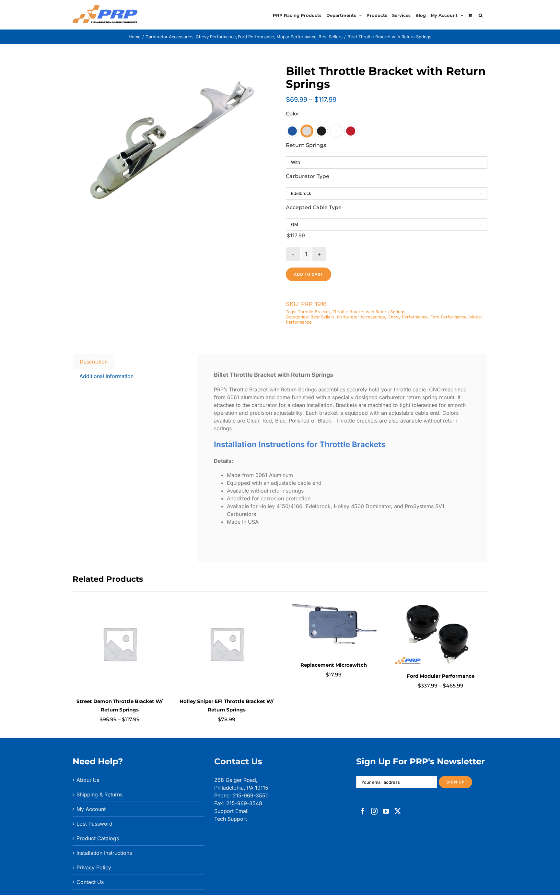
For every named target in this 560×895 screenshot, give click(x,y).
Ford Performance (448, 316)
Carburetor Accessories (361, 316)
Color (292, 114)
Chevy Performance (408, 316)
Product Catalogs (97, 838)
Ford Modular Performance (440, 676)
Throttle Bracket (314, 311)
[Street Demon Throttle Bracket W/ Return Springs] (120, 600)
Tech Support (230, 819)
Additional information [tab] (106, 376)
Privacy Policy (93, 867)
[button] (481, 14)
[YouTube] (386, 811)
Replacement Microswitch (333, 665)
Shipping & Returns (99, 794)
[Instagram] (374, 811)
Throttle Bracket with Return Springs (368, 311)
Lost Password (94, 823)
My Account (91, 809)
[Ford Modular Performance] (440, 600)
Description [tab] (94, 361)
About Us (87, 780)
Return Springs (306, 145)
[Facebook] (362, 811)
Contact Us (90, 882)
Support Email (231, 811)
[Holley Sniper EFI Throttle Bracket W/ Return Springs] (227, 600)
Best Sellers (322, 316)
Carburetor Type (307, 176)
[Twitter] (397, 811)
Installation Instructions (104, 853)
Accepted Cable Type (314, 207)
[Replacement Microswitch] (333, 600)
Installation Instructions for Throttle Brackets (299, 444)
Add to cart (308, 274)
